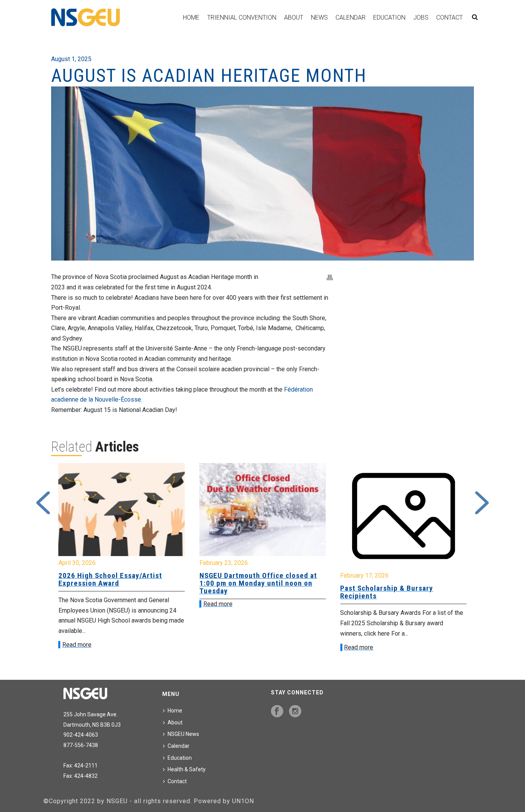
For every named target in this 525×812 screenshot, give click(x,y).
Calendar (351, 17)
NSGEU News (183, 734)
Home (191, 17)
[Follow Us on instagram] (295, 711)
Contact (449, 17)
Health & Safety (187, 769)
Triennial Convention (241, 17)
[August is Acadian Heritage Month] (262, 173)
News (319, 17)
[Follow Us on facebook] (277, 711)
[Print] (330, 277)
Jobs (421, 17)
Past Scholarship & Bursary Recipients (386, 592)
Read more (76, 644)
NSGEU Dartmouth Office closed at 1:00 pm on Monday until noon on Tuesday (258, 583)
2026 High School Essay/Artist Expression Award (110, 579)
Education (389, 17)
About (293, 17)
